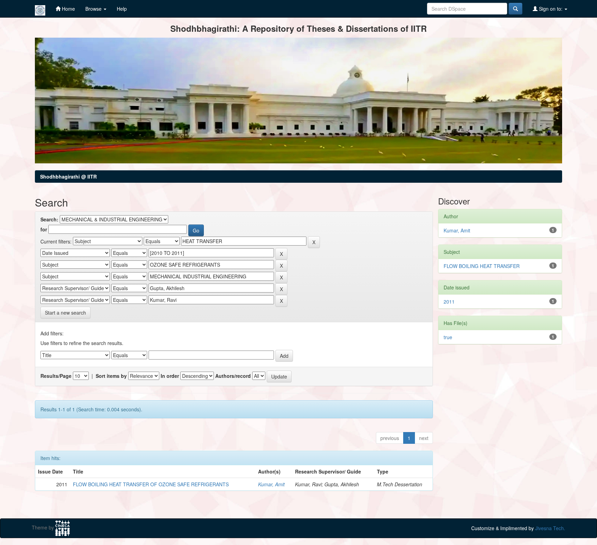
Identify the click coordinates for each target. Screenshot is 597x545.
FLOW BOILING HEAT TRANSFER (482, 265)
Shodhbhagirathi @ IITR (68, 176)
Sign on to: (551, 8)
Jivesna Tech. (550, 528)
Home (67, 8)
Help (122, 8)
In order (170, 375)
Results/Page (56, 375)
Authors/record (233, 375)
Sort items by (111, 375)
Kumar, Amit (271, 484)
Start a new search (65, 312)
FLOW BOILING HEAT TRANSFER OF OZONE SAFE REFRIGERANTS (151, 484)
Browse (94, 8)
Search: (49, 219)
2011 (449, 301)
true (448, 337)
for (43, 229)
